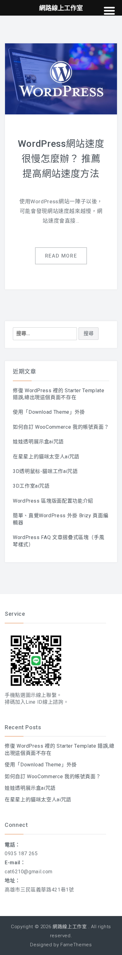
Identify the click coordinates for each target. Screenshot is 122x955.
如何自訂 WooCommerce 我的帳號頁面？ (61, 427)
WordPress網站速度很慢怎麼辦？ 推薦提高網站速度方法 (61, 158)
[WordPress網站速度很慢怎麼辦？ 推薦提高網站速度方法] (61, 78)
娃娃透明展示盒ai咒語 (38, 442)
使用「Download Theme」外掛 (49, 412)
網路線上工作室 (70, 926)
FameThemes (76, 945)
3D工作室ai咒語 (31, 486)
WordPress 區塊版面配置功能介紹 (53, 501)
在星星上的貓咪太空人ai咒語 (46, 457)
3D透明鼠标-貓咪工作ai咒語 (45, 471)
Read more (61, 256)
